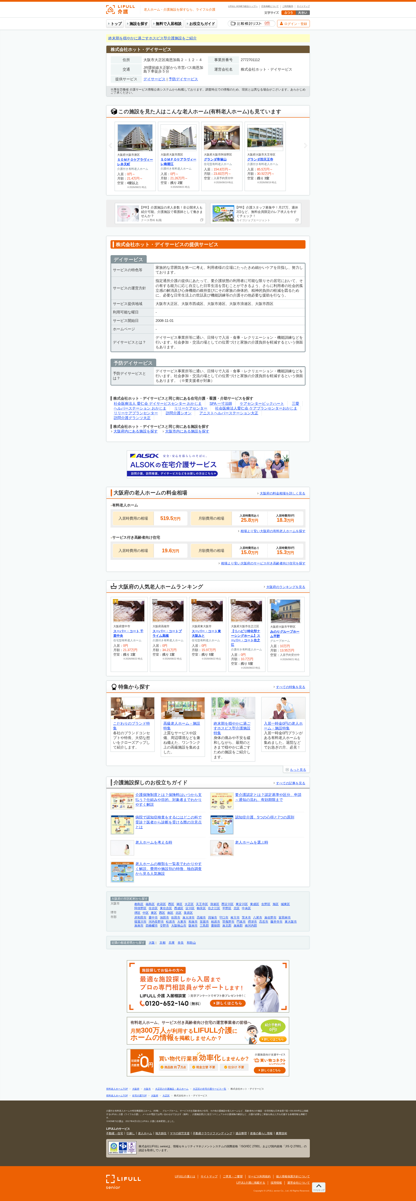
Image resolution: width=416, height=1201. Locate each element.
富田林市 (285, 917)
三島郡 (204, 925)
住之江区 (214, 908)
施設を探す (139, 24)
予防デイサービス (183, 79)
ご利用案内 (287, 6)
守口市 (223, 917)
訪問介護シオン (179, 413)
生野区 (265, 904)
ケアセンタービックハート (262, 404)
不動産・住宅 (114, 1133)
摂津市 (252, 921)
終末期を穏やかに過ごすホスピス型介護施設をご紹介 (152, 38)
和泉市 (193, 921)
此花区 (161, 904)
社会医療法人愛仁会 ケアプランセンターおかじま (256, 408)
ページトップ (318, 1190)
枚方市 (235, 917)
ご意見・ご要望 (233, 1176)
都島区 (138, 904)
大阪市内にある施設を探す (187, 431)
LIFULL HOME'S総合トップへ (243, 6)
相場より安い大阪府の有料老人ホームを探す (273, 531)
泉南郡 (238, 925)
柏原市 (215, 921)
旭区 (276, 904)
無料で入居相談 (169, 24)
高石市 (263, 921)
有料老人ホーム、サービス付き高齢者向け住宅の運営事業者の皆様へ (207, 1030)
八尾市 (257, 917)
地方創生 (161, 1133)
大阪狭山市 (178, 925)
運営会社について (298, 1182)
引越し (130, 1133)
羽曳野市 (228, 921)
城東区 (285, 904)
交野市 (164, 925)
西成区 (178, 908)
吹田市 (175, 917)
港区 (179, 904)
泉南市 (138, 925)
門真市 (241, 921)
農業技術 (281, 1133)
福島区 (150, 904)
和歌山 (191, 942)
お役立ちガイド (202, 24)
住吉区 (153, 908)
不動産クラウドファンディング (212, 1133)
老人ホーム (145, 1133)
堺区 (137, 912)
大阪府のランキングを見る (285, 586)
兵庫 (172, 942)
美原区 (188, 912)
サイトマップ (303, 6)
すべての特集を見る (290, 687)
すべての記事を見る (290, 783)
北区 (237, 908)
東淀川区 (242, 904)
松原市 (170, 921)
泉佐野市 (270, 917)
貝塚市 (212, 917)
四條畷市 (152, 925)
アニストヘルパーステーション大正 (228, 413)
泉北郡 (226, 925)
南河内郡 (251, 925)
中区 (146, 912)
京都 (162, 942)
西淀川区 (227, 904)
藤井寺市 (276, 921)
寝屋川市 (140, 921)
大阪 (152, 942)
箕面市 (204, 921)
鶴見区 (201, 908)
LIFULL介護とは (185, 1176)
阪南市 (193, 925)
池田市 (164, 917)
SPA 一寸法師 (221, 404)
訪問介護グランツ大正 (132, 418)
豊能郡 (215, 925)
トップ (116, 24)
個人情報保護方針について (293, 1176)
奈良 (181, 942)
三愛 (295, 404)
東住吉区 (166, 908)
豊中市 (153, 917)
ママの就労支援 (180, 1133)
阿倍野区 (140, 908)
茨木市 (246, 917)
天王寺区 (202, 904)
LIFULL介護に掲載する (250, 1182)
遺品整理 (241, 1133)
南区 (170, 912)
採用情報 (276, 1182)
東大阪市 (291, 921)
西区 (171, 904)
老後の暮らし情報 (261, 1133)
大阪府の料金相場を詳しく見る (282, 493)
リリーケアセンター (190, 408)
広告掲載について (270, 6)
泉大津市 (188, 917)
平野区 (226, 908)
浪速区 (214, 904)
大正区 (189, 904)
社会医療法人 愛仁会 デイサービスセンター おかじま (158, 404)
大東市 (181, 921)
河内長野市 (156, 921)
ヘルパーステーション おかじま (140, 408)
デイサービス (154, 79)
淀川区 (190, 908)
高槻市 (201, 917)
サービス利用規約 (259, 1176)
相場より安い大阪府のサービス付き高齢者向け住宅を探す (263, 563)
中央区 (246, 908)
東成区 (254, 904)
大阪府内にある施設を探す (136, 431)
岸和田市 (140, 917)
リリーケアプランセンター (136, 413)
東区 (154, 912)
